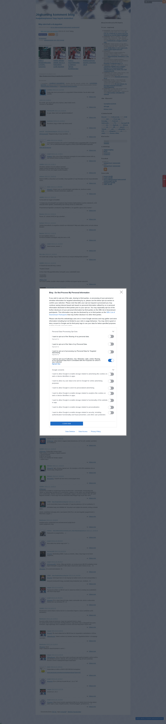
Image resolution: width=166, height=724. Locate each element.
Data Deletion (70, 431)
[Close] (122, 293)
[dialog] (83, 362)
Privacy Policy (96, 431)
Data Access (83, 431)
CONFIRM (67, 423)
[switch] (111, 336)
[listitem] (83, 331)
